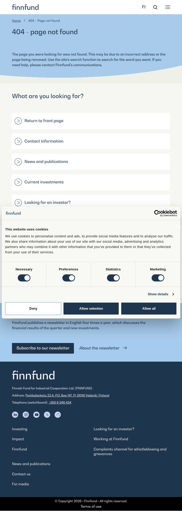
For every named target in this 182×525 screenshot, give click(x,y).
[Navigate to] (15, 415)
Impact (18, 439)
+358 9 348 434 (60, 402)
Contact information (43, 141)
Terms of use (91, 506)
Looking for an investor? (47, 202)
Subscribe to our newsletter (42, 348)
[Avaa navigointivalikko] (168, 7)
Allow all (149, 308)
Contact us (21, 474)
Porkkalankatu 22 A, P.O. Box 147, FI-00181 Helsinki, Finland (67, 395)
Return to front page (43, 121)
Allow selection (91, 308)
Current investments (44, 182)
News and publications (46, 161)
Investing (19, 429)
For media (20, 484)
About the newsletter (99, 348)
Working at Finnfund (111, 439)
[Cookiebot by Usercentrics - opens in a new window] (157, 213)
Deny (33, 308)
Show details (158, 294)
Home (16, 21)
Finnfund (19, 449)
